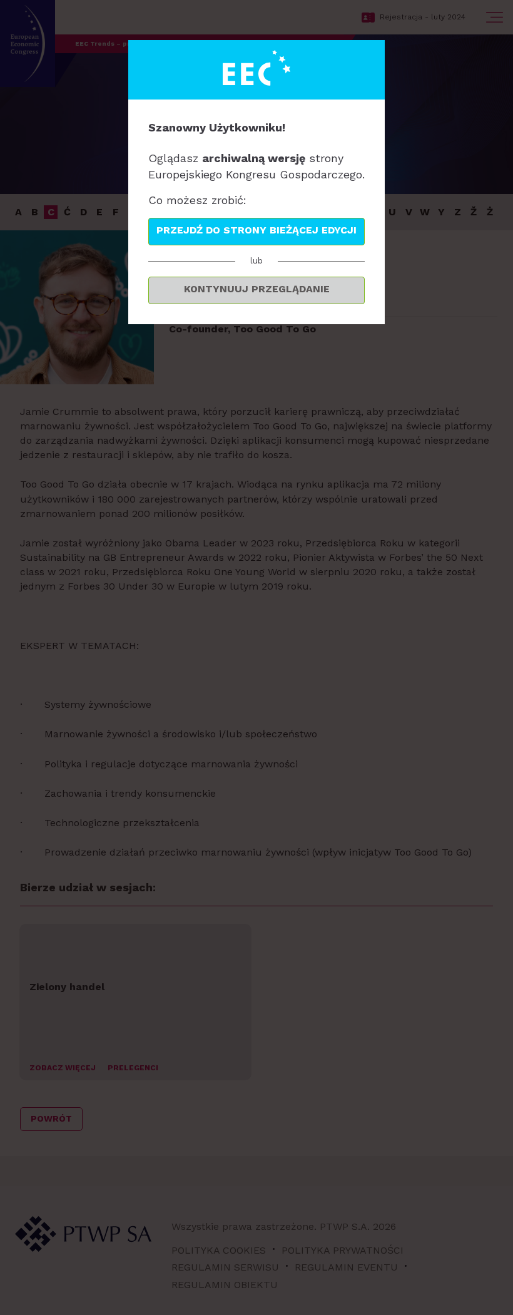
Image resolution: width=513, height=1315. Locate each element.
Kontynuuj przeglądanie (257, 289)
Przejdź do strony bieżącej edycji (256, 230)
